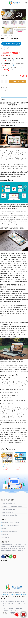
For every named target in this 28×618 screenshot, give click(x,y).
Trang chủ (4, 36)
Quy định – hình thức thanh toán (12, 506)
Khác (10, 36)
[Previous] (1, 462)
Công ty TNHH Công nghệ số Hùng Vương (14, 594)
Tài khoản (5, 534)
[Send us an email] (7, 556)
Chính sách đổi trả (7, 512)
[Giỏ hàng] (26, 2)
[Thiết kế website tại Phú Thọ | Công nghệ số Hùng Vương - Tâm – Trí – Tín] (14, 2)
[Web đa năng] (20, 457)
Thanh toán (5, 537)
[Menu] (2, 3)
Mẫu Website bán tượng (6, 465)
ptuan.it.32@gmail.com (11, 610)
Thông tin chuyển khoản (9, 531)
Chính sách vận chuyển (9, 515)
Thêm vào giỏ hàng (17, 81)
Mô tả (2, 99)
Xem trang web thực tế (11, 44)
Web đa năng (18, 465)
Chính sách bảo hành (8, 509)
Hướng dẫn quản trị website (10, 525)
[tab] (14, 99)
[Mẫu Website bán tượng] (7, 457)
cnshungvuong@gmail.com (16, 608)
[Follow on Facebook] (3, 556)
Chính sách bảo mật (8, 503)
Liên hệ (4, 528)
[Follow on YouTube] (14, 556)
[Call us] (11, 556)
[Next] (27, 462)
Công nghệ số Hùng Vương (10, 522)
